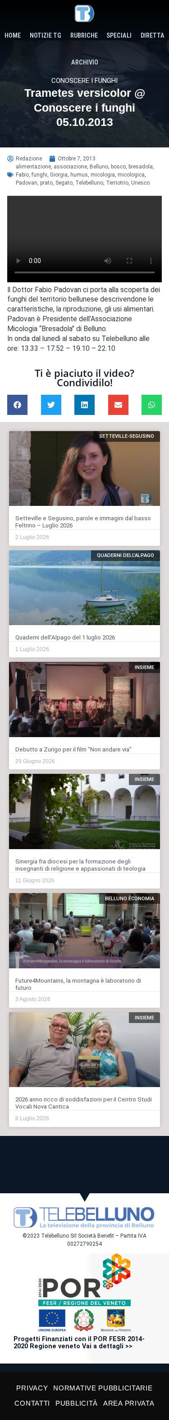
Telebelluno (89, 183)
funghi (39, 175)
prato (46, 183)
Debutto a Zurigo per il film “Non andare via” (73, 749)
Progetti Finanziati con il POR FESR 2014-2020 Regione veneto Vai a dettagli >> (79, 1342)
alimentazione (33, 167)
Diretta (152, 35)
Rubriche (84, 35)
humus (79, 175)
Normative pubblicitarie (102, 1388)
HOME (13, 35)
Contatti (32, 1403)
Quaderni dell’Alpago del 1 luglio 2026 (65, 637)
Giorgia (59, 175)
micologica (131, 175)
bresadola (140, 167)
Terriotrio (117, 183)
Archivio (84, 62)
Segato (64, 183)
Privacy (32, 1388)
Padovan (26, 183)
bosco (118, 167)
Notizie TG (45, 35)
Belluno (99, 167)
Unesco (140, 183)
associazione (70, 167)
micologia (103, 175)
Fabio (22, 175)
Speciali (119, 35)
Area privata (128, 1403)
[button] (17, 405)
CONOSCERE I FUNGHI (84, 81)
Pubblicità (76, 1403)
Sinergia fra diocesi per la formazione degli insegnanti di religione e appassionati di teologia (80, 865)
